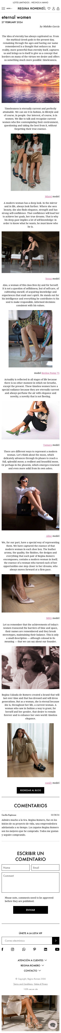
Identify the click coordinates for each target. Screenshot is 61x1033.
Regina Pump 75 (50, 373)
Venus (48, 278)
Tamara (47, 444)
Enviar (30, 909)
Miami (48, 196)
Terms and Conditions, (23, 984)
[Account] (53, 8)
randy (48, 782)
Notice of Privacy (41, 984)
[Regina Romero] (30, 8)
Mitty (49, 618)
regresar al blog (30, 790)
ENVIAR (56, 940)
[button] (3, 8)
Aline (49, 535)
